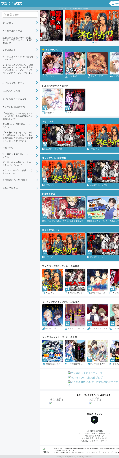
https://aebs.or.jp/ (106, 452)
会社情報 (90, 431)
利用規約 (84, 440)
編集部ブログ (104, 433)
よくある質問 (87, 438)
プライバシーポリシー (99, 440)
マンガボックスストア (94, 435)
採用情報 (99, 431)
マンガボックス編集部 (88, 433)
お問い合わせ (101, 438)
